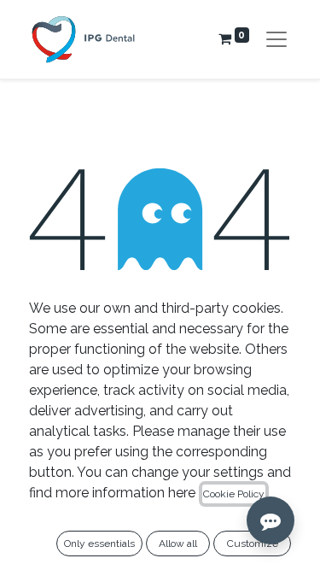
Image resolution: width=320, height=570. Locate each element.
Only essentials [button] (99, 543)
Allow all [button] (178, 543)
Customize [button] (252, 543)
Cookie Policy (234, 494)
